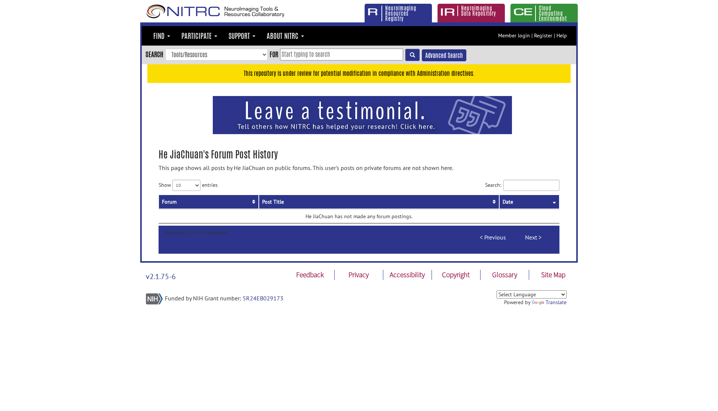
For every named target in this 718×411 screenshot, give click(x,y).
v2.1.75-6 (161, 276)
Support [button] (240, 36)
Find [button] (159, 36)
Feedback (310, 274)
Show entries (188, 184)
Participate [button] (197, 36)
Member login (514, 35)
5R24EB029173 (263, 298)
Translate (556, 302)
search (154, 54)
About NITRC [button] (283, 36)
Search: (493, 184)
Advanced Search (444, 55)
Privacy (359, 274)
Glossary (504, 274)
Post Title (273, 201)
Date (508, 201)
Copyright (456, 274)
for (274, 54)
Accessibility (407, 274)
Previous (495, 237)
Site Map (553, 274)
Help (561, 35)
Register (543, 35)
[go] (412, 55)
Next (531, 237)
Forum (169, 201)
